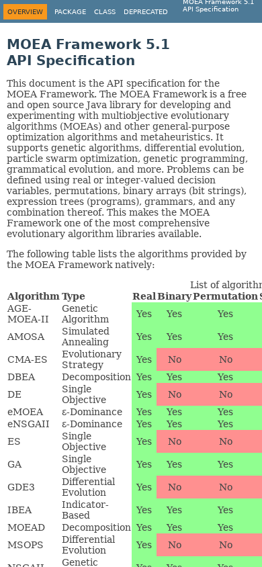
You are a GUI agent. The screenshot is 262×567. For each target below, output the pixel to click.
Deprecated (146, 11)
